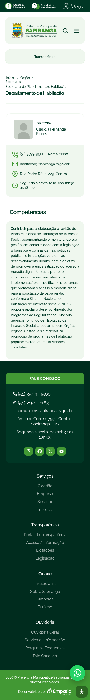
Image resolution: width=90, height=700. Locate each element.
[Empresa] (45, 496)
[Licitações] (45, 552)
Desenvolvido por (32, 692)
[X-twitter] (50, 451)
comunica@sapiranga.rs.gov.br (45, 410)
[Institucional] (45, 585)
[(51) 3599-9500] (32, 394)
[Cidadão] (45, 488)
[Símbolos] (45, 601)
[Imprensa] (45, 511)
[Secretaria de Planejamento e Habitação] (36, 86)
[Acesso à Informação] (45, 545)
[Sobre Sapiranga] (45, 593)
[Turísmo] (45, 609)
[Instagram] (28, 451)
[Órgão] (25, 78)
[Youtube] (61, 451)
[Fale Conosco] (45, 658)
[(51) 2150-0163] (31, 402)
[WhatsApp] (77, 673)
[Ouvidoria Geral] (45, 634)
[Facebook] (39, 451)
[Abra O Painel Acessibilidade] (82, 692)
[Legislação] (45, 560)
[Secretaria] (13, 82)
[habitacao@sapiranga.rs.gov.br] (45, 164)
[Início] (10, 78)
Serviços (45, 476)
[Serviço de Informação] (45, 642)
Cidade (45, 573)
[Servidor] (45, 504)
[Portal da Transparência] (45, 537)
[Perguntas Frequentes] (45, 650)
